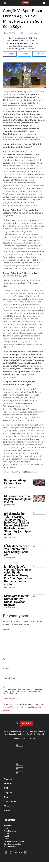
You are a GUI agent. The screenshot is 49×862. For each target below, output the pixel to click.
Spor (6, 797)
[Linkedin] (25, 852)
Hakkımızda (8, 826)
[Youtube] (20, 852)
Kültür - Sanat (10, 801)
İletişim (6, 833)
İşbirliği (6, 836)
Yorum (6, 629)
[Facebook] (6, 852)
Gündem (8, 779)
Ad (4, 659)
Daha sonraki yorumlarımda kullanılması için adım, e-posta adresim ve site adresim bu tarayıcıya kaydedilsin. (22, 691)
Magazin (8, 792)
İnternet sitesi (9, 678)
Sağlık (7, 788)
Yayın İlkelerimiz (10, 831)
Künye (6, 828)
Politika (7, 810)
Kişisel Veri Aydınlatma (12, 844)
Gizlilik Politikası (10, 846)
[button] (5, 3)
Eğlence (7, 806)
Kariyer (6, 839)
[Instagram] (10, 852)
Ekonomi (8, 783)
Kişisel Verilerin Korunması (14, 841)
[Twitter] (15, 852)
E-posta (6, 668)
